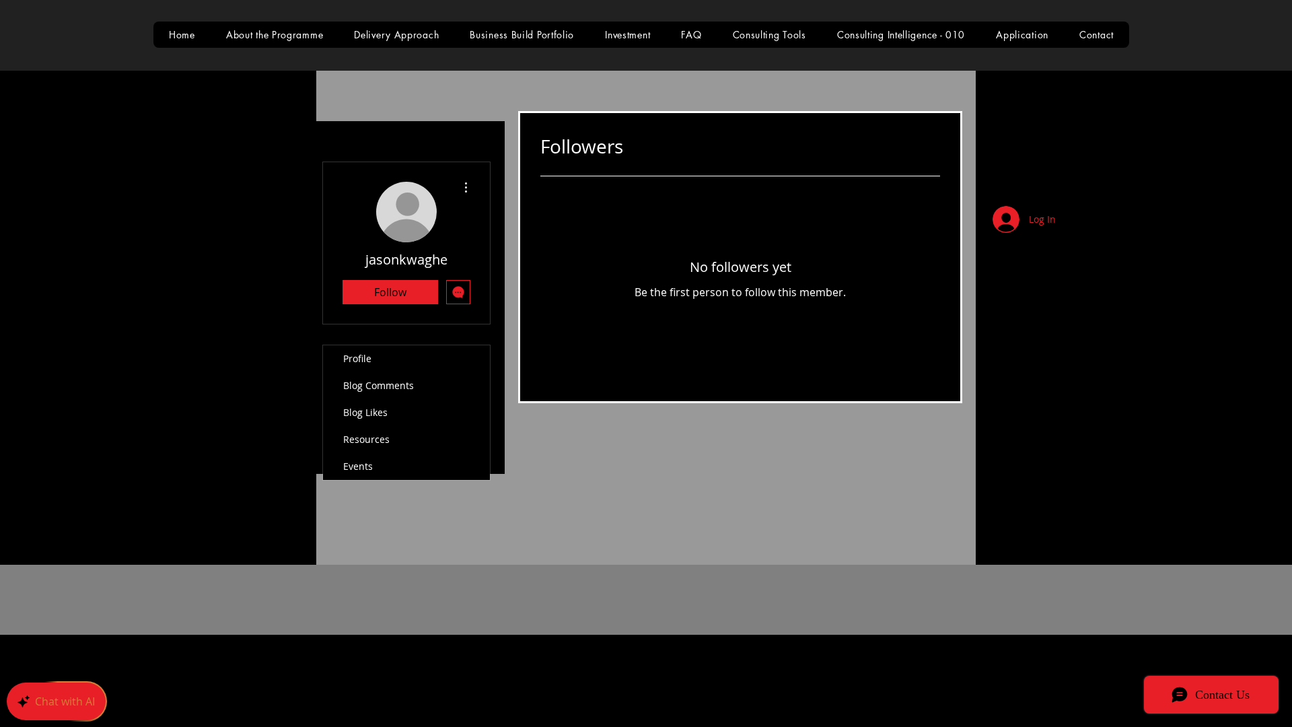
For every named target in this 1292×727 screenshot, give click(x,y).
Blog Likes (365, 412)
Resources (366, 439)
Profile (357, 358)
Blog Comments (378, 385)
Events (358, 466)
